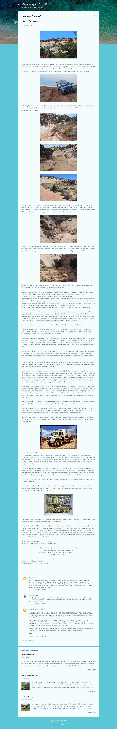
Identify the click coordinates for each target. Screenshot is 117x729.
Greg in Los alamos (34, 609)
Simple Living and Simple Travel (36, 4)
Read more (92, 670)
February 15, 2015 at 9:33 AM (37, 636)
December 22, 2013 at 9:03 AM (38, 604)
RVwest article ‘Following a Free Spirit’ (32, 561)
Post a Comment (28, 640)
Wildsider (31, 578)
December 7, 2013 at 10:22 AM (38, 590)
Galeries (62, 724)
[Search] (98, 5)
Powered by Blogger (59, 720)
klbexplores (32, 595)
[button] (94, 15)
